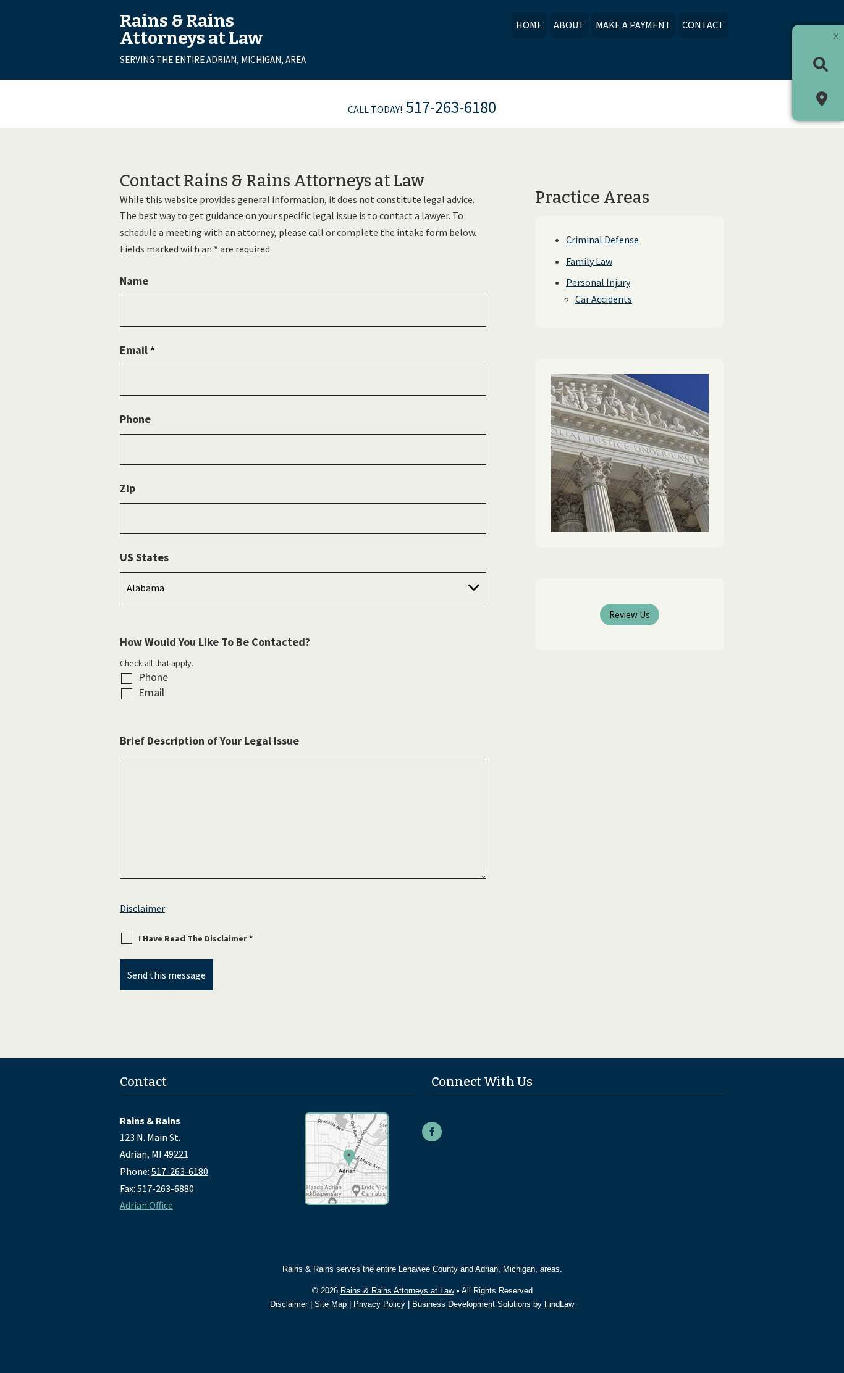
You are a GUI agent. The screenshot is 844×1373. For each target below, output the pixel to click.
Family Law (589, 261)
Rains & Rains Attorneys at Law (397, 1290)
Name (134, 280)
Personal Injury (598, 282)
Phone (135, 419)
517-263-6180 (451, 106)
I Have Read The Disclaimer (195, 938)
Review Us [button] (629, 614)
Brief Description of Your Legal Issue (209, 740)
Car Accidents (603, 299)
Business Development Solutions (471, 1304)
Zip (127, 488)
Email (137, 350)
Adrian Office (146, 1205)
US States (144, 557)
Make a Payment (633, 25)
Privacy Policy (379, 1304)
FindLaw (559, 1304)
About (569, 25)
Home (529, 25)
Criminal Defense (602, 239)
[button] (831, 1283)
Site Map (330, 1304)
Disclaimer (142, 908)
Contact (703, 25)
